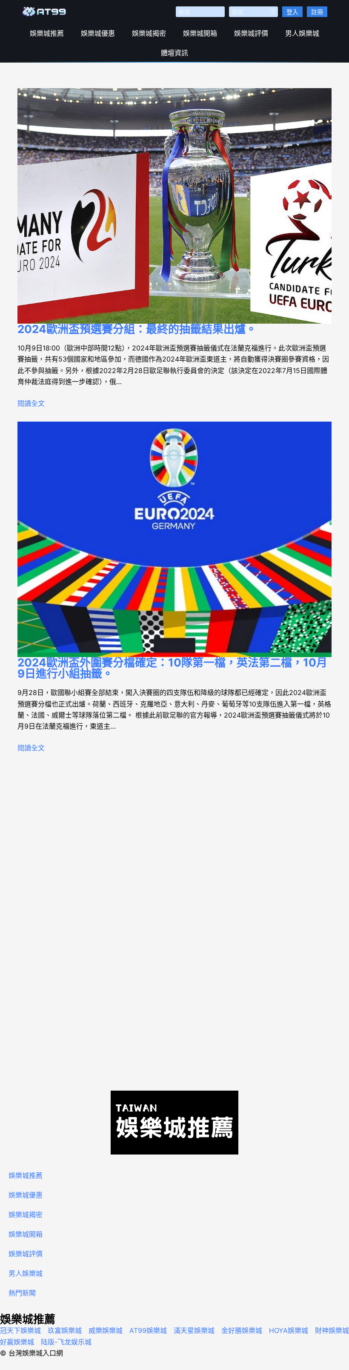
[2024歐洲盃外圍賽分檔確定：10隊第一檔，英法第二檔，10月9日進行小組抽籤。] (174, 540)
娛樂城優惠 (98, 33)
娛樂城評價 (251, 33)
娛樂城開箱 (200, 33)
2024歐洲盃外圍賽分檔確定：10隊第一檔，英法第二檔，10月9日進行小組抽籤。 (172, 668)
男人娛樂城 (302, 33)
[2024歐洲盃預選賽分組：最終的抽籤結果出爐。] (174, 206)
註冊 (317, 11)
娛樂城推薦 (47, 33)
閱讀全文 (31, 403)
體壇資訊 (174, 53)
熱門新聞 (22, 1293)
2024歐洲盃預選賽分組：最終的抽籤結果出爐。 (137, 329)
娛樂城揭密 (149, 33)
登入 (292, 11)
